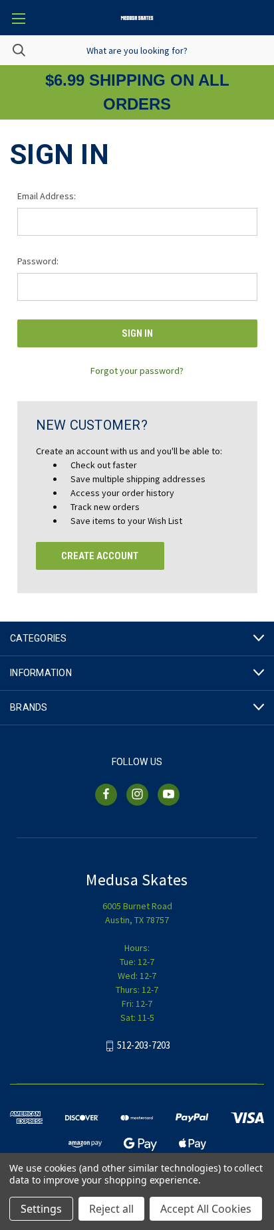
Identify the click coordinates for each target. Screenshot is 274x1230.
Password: (38, 261)
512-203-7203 (143, 1045)
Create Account (99, 556)
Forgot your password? (137, 371)
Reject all (111, 1208)
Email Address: (46, 196)
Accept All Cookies (205, 1208)
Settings (41, 1208)
